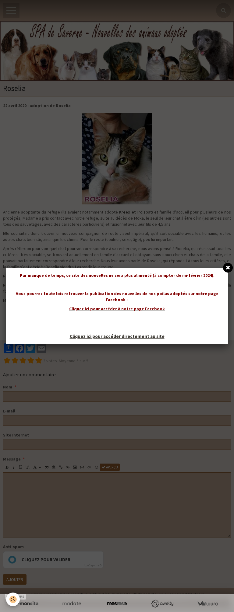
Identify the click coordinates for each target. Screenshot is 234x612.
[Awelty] (162, 604)
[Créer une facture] (207, 604)
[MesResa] (117, 604)
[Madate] (71, 604)
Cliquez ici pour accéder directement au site (117, 336)
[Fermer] (228, 268)
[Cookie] (13, 599)
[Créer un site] (26, 604)
